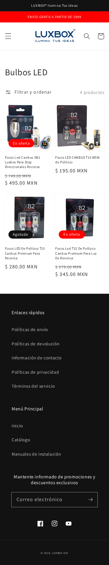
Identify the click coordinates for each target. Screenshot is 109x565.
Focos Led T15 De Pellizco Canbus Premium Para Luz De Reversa (76, 253)
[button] (8, 36)
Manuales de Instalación (36, 454)
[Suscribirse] (90, 499)
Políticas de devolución (35, 344)
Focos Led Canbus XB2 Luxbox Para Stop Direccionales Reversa (22, 162)
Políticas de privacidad (35, 372)
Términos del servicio (33, 386)
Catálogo (21, 439)
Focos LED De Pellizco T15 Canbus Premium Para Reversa (25, 253)
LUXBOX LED (60, 553)
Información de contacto (36, 358)
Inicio (17, 425)
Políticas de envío (30, 329)
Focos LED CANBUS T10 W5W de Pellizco (77, 159)
